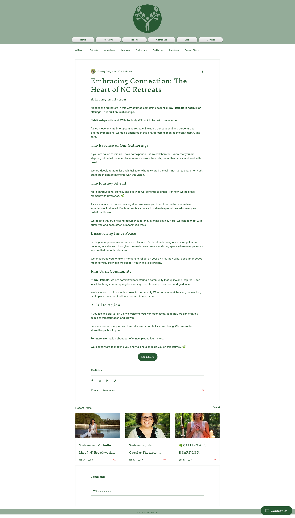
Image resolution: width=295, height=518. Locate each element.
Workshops (109, 50)
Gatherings (141, 50)
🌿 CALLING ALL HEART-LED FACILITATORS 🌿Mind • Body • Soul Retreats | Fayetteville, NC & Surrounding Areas (197, 449)
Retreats (94, 50)
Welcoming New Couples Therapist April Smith (143, 449)
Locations (174, 50)
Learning (125, 50)
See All (216, 407)
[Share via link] (114, 380)
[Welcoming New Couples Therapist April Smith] (147, 425)
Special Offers (192, 50)
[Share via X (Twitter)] (99, 380)
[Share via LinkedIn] (107, 380)
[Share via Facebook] (92, 380)
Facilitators (158, 50)
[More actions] (202, 71)
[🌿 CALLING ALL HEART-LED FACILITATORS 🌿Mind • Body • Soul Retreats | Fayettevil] (197, 425)
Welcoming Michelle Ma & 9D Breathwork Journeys (95, 449)
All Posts (79, 50)
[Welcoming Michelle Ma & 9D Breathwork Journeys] (97, 425)
